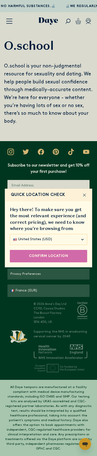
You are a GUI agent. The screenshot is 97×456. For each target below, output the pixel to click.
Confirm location (48, 256)
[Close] (85, 195)
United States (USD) (35, 239)
